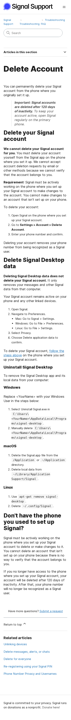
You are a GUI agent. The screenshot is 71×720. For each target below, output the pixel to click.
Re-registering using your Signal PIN (28, 666)
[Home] (30, 6)
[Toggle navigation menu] (64, 7)
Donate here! (51, 707)
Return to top (13, 624)
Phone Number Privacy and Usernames (30, 674)
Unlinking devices (15, 644)
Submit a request (51, 611)
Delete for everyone (17, 659)
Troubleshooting (29, 23)
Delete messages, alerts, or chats (27, 651)
